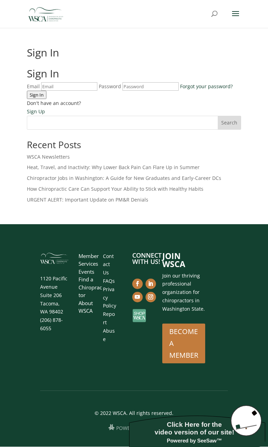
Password (110, 86)
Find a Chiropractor (90, 287)
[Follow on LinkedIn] (151, 284)
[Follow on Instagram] (151, 297)
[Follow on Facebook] (137, 284)
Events (86, 271)
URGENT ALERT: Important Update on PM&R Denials (87, 199)
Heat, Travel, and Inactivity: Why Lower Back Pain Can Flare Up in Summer (113, 167)
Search (229, 122)
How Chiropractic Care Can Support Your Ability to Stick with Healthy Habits (115, 188)
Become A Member (183, 343)
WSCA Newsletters (48, 156)
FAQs (109, 281)
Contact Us (108, 264)
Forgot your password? (206, 86)
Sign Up (36, 111)
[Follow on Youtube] (137, 297)
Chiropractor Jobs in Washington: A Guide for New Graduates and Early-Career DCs (124, 178)
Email (33, 86)
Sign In (37, 95)
